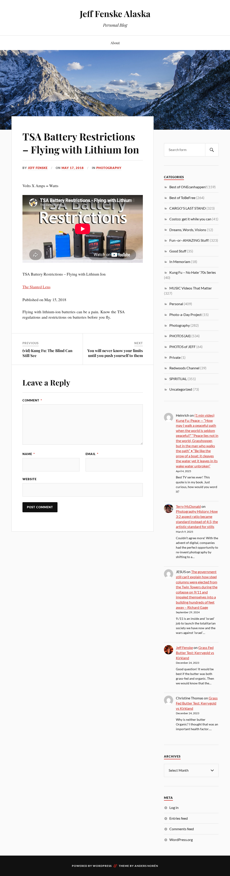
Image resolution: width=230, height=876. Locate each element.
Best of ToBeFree (182, 197)
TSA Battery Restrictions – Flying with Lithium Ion (80, 143)
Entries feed (178, 818)
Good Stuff (177, 251)
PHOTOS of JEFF (182, 346)
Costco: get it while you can (190, 219)
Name (28, 454)
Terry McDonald (188, 506)
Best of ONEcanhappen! (188, 187)
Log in (174, 807)
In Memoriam (179, 261)
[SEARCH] (212, 149)
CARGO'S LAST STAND (187, 208)
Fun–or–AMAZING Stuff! (189, 240)
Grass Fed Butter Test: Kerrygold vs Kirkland (195, 652)
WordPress (102, 865)
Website (29, 479)
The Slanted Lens (36, 286)
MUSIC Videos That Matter (190, 288)
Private (175, 357)
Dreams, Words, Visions (187, 230)
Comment (32, 400)
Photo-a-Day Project (185, 314)
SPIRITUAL (178, 379)
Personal (176, 304)
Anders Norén (146, 865)
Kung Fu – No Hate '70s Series (192, 272)
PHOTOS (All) (180, 336)
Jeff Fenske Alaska (115, 13)
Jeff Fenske (38, 168)
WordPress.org (181, 839)
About (115, 42)
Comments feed (181, 829)
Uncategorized (180, 389)
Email (92, 454)
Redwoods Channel (184, 368)
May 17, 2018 (73, 168)
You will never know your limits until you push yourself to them (115, 353)
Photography (109, 168)
